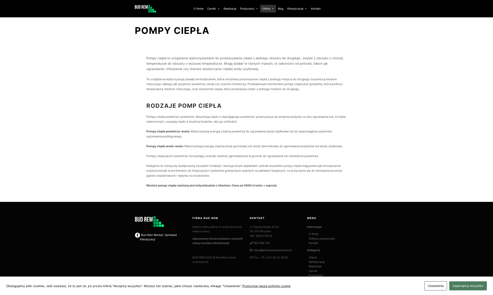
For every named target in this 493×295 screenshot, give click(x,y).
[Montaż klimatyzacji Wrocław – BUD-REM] (145, 8)
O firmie (198, 8)
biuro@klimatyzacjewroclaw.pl (272, 250)
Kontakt (316, 8)
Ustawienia (436, 286)
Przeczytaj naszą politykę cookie (266, 286)
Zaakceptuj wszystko (468, 286)
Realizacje (230, 8)
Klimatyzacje (295, 8)
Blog (280, 8)
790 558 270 (261, 243)
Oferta (266, 8)
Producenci (247, 8)
